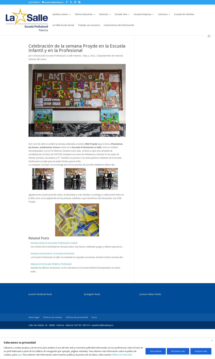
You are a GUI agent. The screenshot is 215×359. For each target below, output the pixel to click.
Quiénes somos (60, 14)
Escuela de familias (184, 14)
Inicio (94, 317)
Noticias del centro (37, 59)
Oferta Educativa (83, 14)
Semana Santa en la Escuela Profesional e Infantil (54, 242)
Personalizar (155, 351)
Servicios (103, 14)
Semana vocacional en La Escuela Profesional (52, 253)
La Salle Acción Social (63, 25)
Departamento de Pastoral (110, 55)
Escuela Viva (121, 14)
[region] (107, 348)
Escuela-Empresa (142, 14)
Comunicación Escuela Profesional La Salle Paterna (56, 55)
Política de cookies (52, 317)
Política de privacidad (77, 317)
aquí (20, 354)
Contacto (163, 14)
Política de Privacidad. (122, 354)
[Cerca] (212, 340)
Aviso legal (34, 317)
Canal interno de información (119, 25)
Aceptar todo (201, 351)
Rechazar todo (178, 351)
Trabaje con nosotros (89, 25)
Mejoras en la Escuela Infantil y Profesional (51, 264)
